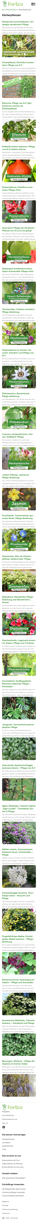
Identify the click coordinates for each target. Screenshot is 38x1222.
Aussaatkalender (8, 1115)
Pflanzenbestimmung (9, 1119)
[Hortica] (13, 4)
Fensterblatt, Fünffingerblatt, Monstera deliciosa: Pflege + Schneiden (16, 684)
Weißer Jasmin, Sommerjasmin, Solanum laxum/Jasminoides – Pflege (17, 852)
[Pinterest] (3, 1127)
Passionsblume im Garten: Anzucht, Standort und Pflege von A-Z (18, 353)
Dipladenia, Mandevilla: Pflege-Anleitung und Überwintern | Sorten (18, 600)
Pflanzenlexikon (11, 10)
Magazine (5, 1201)
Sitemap (5, 1205)
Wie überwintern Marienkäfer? (14, 1178)
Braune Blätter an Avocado (13, 1167)
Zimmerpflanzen (8, 1139)
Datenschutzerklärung (10, 1209)
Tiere (4, 1149)
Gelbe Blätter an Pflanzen (12, 1164)
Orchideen (6, 1143)
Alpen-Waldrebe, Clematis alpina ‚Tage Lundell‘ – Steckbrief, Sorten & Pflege (18, 809)
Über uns (5, 1123)
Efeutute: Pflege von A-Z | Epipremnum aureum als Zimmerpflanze (17, 106)
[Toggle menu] (33, 4)
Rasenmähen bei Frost (11, 1160)
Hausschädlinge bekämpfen (13, 1196)
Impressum (6, 1213)
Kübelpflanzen (7, 1146)
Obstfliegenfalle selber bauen (14, 1189)
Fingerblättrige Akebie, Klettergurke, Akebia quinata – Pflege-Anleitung (18, 939)
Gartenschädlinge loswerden (13, 1192)
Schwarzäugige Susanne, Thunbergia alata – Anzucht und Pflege (18, 896)
